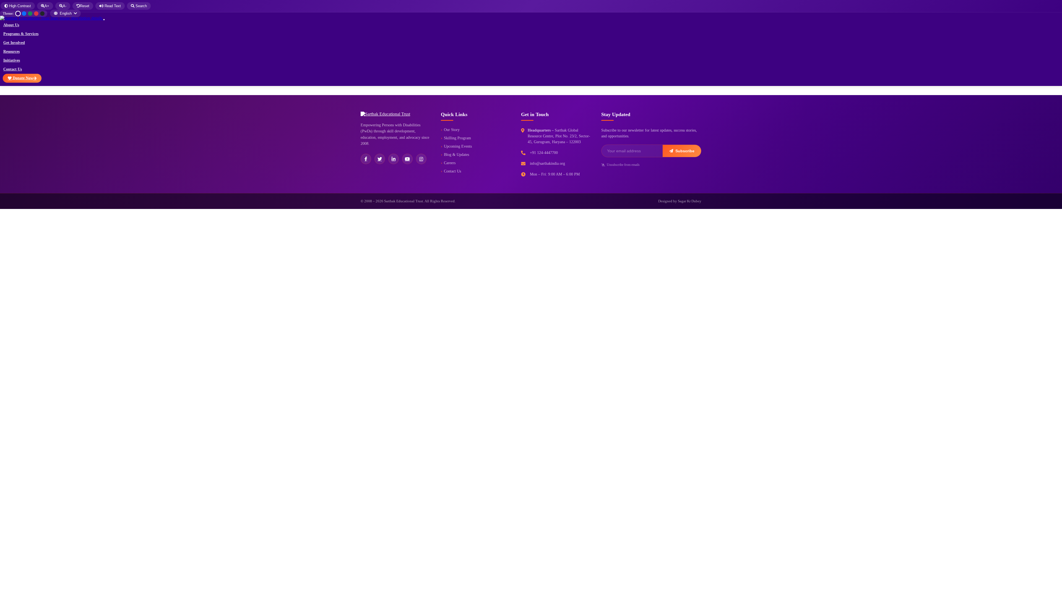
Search (140, 6)
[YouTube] (407, 159)
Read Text (112, 6)
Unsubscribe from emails (623, 165)
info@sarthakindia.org (547, 163)
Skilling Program (457, 138)
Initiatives (11, 60)
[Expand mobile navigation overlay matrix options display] (104, 19)
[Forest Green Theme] (30, 13)
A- (64, 6)
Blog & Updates (456, 155)
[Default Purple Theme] (18, 13)
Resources (11, 51)
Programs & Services (20, 34)
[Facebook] (366, 159)
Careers (449, 163)
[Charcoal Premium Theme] (42, 13)
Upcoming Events (458, 146)
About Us (11, 25)
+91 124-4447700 (544, 153)
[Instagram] (421, 159)
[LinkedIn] (393, 159)
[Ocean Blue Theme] (24, 13)
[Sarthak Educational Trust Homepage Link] (51, 18)
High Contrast (19, 6)
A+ (47, 6)
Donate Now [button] (22, 78)
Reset (84, 6)
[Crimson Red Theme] (36, 13)
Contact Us (12, 69)
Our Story (452, 130)
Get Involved (14, 43)
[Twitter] (379, 159)
